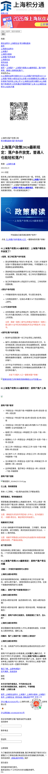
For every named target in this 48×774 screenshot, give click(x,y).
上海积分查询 (6, 54)
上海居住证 (14, 43)
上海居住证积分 (7, 49)
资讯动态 (4, 62)
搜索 (3, 34)
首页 (2, 46)
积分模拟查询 (25, 43)
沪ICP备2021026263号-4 (10, 702)
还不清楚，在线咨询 (9, 671)
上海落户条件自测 (8, 57)
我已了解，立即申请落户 (11, 669)
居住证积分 (5, 43)
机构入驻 (4, 13)
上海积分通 (10, 164)
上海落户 (4, 51)
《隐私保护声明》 (17, 758)
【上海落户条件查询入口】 (16, 239)
